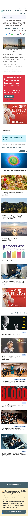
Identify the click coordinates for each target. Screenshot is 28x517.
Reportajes (22, 14)
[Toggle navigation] (26, 11)
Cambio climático (8, 17)
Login (25, 8)
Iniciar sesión (9, 96)
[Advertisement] (14, 4)
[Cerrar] (25, 492)
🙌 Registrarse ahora (14, 512)
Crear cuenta (9, 99)
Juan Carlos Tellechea (14, 28)
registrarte (17, 147)
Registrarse (21, 8)
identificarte (6, 147)
